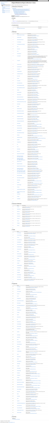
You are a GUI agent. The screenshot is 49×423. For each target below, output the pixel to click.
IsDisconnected (19, 326)
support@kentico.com (12, 422)
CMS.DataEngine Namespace (16, 419)
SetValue (18, 182)
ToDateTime (18, 216)
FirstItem (18, 312)
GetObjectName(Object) (20, 118)
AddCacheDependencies (20, 39)
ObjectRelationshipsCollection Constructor (6, 7)
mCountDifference (19, 239)
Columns (18, 293)
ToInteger (18, 223)
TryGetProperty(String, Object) (21, 189)
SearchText (18, 391)
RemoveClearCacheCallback (20, 177)
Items (18, 339)
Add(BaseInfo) (19, 37)
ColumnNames (19, 291)
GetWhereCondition (19, 137)
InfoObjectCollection (34, 40)
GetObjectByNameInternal (20, 113)
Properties (14, 283)
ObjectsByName (19, 361)
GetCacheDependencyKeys (20, 85)
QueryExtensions (27, 207)
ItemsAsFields (19, 341)
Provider (18, 377)
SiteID (18, 393)
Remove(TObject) (19, 175)
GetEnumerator (19, 94)
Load (17, 146)
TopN (17, 398)
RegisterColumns (19, 161)
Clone (18, 51)
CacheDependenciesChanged (21, 44)
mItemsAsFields (19, 253)
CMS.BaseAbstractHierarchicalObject (18, 10)
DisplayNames (19, 298)
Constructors (15, 25)
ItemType (18, 346)
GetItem (18, 106)
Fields (13, 229)
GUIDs (18, 314)
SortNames (18, 396)
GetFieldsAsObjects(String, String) (21, 101)
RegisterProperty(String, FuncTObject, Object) (20, 169)
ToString (18, 225)
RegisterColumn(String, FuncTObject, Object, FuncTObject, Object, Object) (21, 159)
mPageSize (18, 272)
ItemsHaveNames (19, 344)
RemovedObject (19, 389)
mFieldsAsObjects (19, 246)
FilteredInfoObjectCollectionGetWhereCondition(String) (38, 138)
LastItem (18, 348)
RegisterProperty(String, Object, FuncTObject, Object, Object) (21, 171)
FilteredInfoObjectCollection (33, 335)
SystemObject (14, 8)
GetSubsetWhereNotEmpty (20, 132)
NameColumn (19, 356)
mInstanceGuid (19, 249)
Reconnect (18, 151)
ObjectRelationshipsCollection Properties (6, 12)
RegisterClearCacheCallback (20, 153)
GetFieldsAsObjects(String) (20, 99)
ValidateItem (18, 198)
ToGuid (18, 220)
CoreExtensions (27, 212)
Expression (18, 307)
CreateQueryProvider (20, 73)
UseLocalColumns (19, 405)
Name (18, 354)
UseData (18, 196)
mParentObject (19, 274)
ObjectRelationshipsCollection (21, 28)
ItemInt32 (18, 337)
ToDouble (18, 218)
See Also (14, 416)
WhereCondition (19, 412)
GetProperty (18, 123)
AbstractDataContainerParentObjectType (37, 65)
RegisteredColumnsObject (20, 382)
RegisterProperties (19, 163)
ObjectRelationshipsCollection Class (6, 5)
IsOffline (18, 331)
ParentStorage (19, 370)
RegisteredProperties (20, 384)
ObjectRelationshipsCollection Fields (6, 9)
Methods (14, 31)
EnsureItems (18, 80)
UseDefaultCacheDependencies (21, 403)
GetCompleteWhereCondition (21, 87)
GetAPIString (18, 209)
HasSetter (18, 139)
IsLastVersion (19, 328)
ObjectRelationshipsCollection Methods (6, 10)
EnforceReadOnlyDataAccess (21, 305)
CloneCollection (19, 53)
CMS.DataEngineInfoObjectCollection (19, 12)
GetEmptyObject (19, 92)
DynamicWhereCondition (20, 300)
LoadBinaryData (19, 351)
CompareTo (18, 60)
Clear (17, 46)
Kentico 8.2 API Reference (4, 2)
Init (17, 144)
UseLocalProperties (19, 407)
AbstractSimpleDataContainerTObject (37, 135)
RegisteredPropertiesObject (20, 386)
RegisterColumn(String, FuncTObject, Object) (20, 156)
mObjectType (19, 267)
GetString (18, 211)
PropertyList (18, 375)
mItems (18, 251)
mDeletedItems (19, 242)
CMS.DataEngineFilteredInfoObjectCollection (20, 13)
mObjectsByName (19, 265)
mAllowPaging (19, 232)
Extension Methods (16, 203)
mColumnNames (19, 235)
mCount (18, 237)
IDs (17, 319)
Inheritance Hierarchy (17, 6)
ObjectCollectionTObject (35, 35)
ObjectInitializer (19, 279)
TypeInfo (18, 400)
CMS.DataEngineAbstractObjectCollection (19, 11)
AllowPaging (18, 286)
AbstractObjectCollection (25, 9)
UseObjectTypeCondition (20, 410)
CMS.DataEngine (17, 15)
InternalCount (19, 321)
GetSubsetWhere (19, 130)
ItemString (18, 334)
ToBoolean (18, 213)
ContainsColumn (19, 64)
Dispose (18, 78)
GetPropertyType (19, 125)
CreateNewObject (19, 71)
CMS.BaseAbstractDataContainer (17, 9)
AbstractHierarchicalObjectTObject (37, 124)
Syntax (13, 18)
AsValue (18, 206)
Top (12, 30)
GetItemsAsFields (19, 108)
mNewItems (18, 260)
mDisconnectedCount (20, 244)
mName (18, 258)
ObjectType (18, 363)
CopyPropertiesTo (19, 66)
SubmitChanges (19, 184)
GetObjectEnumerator (20, 116)
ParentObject (18, 368)
